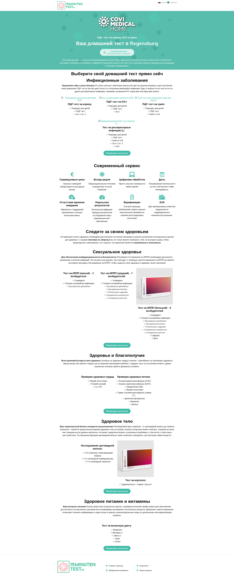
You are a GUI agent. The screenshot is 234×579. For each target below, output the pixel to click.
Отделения (143, 566)
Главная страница (115, 566)
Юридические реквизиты (118, 570)
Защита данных (145, 570)
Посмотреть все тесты (117, 153)
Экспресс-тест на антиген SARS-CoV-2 (71, 5)
